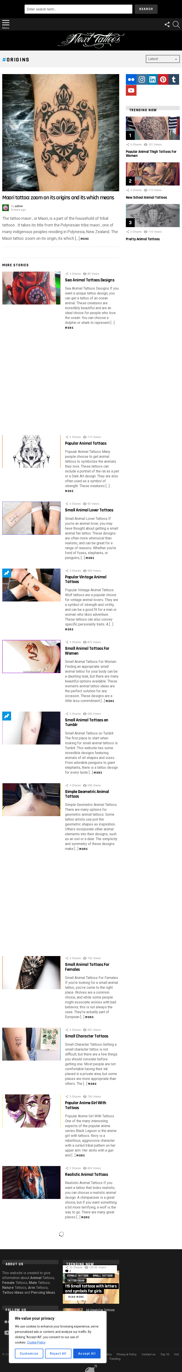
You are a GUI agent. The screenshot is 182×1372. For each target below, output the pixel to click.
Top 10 (164, 1354)
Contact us (148, 1354)
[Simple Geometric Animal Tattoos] (31, 799)
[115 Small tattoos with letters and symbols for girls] (91, 1287)
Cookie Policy (36, 1342)
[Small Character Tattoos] (31, 1044)
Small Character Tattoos (86, 1036)
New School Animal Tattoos (146, 197)
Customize (29, 1353)
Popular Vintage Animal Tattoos (85, 579)
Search (146, 9)
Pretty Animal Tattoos (143, 239)
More (85, 239)
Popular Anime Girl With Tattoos (85, 1105)
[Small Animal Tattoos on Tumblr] (31, 728)
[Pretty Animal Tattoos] (153, 215)
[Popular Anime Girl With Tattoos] (31, 1110)
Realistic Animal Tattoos (86, 1174)
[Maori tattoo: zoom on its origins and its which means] (60, 132)
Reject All (58, 1353)
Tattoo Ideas (75, 1280)
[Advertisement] (60, 383)
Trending (6, 573)
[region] (58, 1337)
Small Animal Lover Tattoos (89, 510)
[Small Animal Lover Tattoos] (31, 518)
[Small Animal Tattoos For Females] (31, 972)
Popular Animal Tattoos (85, 443)
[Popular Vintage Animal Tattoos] (31, 585)
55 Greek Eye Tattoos (100, 1310)
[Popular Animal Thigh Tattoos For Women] (153, 128)
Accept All (87, 1353)
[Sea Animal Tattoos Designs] (31, 288)
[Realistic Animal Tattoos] (31, 1182)
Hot (176, 1354)
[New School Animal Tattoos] (153, 174)
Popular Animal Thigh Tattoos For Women (151, 153)
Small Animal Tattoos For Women (87, 651)
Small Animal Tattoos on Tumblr (86, 722)
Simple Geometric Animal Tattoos (87, 794)
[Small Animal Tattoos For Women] (31, 656)
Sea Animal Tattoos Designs (89, 280)
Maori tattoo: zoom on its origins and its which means (58, 197)
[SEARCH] (176, 24)
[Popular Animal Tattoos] (31, 451)
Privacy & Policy (126, 1354)
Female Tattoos (77, 1275)
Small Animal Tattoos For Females (87, 967)
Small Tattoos (103, 1275)
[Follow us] (166, 24)
